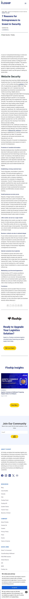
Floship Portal (4, 500)
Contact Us (4, 525)
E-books (3, 494)
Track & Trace (4, 509)
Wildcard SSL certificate (14, 130)
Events (3, 538)
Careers (3, 528)
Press (2, 535)
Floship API (4, 503)
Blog (6, 11)
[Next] (27, 386)
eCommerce (5, 29)
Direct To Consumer (6, 550)
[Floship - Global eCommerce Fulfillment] (7, 3)
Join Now (14, 436)
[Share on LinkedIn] (21, 305)
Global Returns (5, 560)
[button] (25, 3)
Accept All (14, 587)
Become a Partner (5, 513)
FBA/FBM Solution (6, 556)
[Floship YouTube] (17, 475)
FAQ (2, 497)
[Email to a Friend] (16, 305)
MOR (2, 566)
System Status (5, 506)
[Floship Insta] (6, 475)
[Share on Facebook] (10, 305)
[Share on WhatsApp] (8, 305)
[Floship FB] (2, 475)
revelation (21, 84)
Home (3, 11)
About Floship (4, 522)
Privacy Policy (4, 531)
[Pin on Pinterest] (18, 305)
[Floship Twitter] (13, 475)
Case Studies (4, 490)
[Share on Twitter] (13, 305)
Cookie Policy (15, 597)
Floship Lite (4, 569)
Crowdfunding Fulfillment (8, 553)
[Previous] (1, 386)
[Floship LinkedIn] (10, 475)
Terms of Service (5, 541)
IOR (2, 563)
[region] (14, 585)
